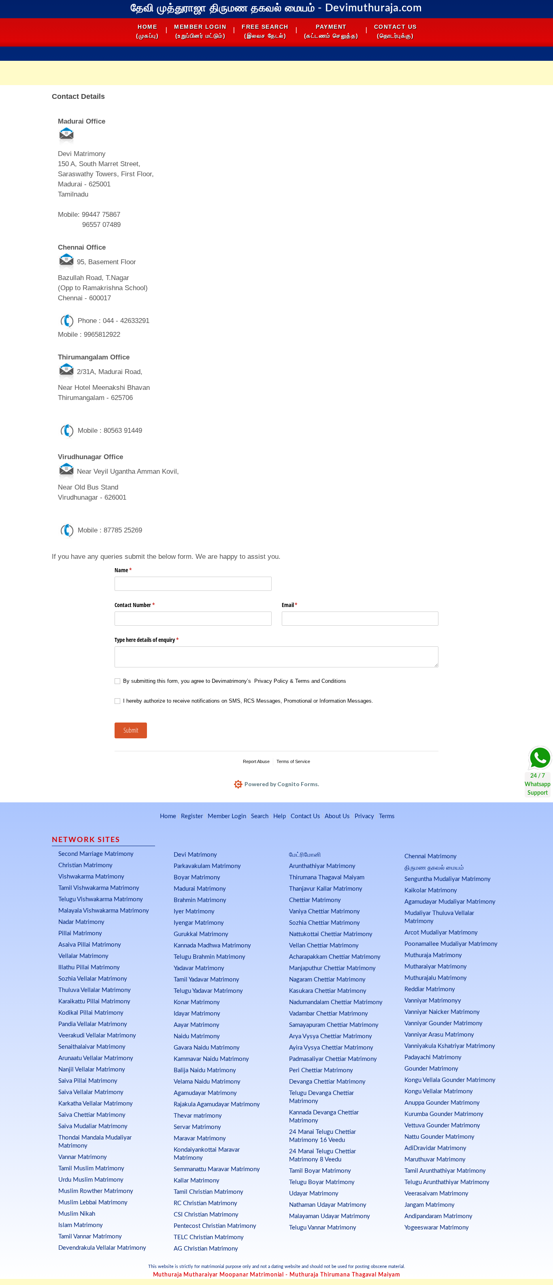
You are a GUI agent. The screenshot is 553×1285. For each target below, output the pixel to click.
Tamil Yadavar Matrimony (206, 980)
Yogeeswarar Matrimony (436, 1228)
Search (259, 816)
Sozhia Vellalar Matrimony (92, 979)
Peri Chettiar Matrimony (321, 1070)
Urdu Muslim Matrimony (90, 1180)
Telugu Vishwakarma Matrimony (100, 899)
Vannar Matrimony (82, 1157)
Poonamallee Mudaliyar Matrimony (451, 944)
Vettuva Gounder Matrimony (442, 1126)
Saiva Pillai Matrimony (87, 1081)
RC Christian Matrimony (205, 1203)
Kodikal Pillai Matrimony (90, 1013)
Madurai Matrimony (200, 889)
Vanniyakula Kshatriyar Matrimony (449, 1046)
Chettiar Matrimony (315, 900)
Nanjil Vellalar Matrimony (91, 1070)
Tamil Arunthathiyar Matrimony (445, 1171)
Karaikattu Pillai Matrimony (94, 1001)
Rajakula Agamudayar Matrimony (217, 1104)
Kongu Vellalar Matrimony (438, 1091)
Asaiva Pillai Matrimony (89, 945)
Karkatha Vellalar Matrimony (95, 1104)
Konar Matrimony (197, 1002)
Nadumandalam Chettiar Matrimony (336, 1002)
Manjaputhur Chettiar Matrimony (332, 968)
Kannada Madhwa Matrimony (212, 946)
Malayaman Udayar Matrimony (329, 1216)
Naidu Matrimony (197, 1036)
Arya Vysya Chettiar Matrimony (330, 1036)
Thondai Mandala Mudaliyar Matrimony (95, 1142)
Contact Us (305, 816)
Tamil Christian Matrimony (208, 1192)
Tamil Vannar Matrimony (90, 1237)
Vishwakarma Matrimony (91, 877)
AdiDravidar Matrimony (435, 1148)
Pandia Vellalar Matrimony (92, 1024)
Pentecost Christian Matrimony (215, 1226)
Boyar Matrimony (197, 877)
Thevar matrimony (198, 1116)
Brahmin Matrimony (200, 900)
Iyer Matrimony (194, 912)
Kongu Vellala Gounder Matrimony (450, 1080)
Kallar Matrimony (196, 1181)
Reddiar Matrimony (429, 989)
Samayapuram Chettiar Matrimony (334, 1025)
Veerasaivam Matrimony (436, 1194)
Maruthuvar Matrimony (435, 1160)
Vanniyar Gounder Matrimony (443, 1023)
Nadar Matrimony (81, 922)
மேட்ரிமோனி (305, 855)
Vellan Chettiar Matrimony (324, 946)
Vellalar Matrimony (83, 956)
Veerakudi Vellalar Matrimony (97, 1036)
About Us (337, 816)
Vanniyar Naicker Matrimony (442, 1012)
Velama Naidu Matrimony (207, 1082)
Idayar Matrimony (197, 1014)
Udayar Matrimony (313, 1194)
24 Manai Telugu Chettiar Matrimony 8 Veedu (322, 1155)
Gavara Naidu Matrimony (207, 1048)
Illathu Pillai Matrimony (89, 967)
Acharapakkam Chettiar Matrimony (335, 957)
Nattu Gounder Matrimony (439, 1137)
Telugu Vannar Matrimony (322, 1228)
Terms (387, 816)
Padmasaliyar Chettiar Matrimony (333, 1059)
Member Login (227, 816)
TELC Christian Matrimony (209, 1237)
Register (192, 816)
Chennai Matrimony (430, 856)
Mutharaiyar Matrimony (435, 967)
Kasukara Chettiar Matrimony (327, 991)
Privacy (364, 816)
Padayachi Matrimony (433, 1057)
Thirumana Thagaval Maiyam (326, 877)
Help (279, 816)
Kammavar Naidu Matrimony (211, 1059)
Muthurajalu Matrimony (435, 978)
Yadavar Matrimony (199, 968)
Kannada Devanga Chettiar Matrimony (324, 1117)
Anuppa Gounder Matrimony (442, 1103)
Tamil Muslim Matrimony (91, 1168)
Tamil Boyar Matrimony (320, 1171)
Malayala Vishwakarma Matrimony (103, 911)
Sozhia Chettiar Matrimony (324, 923)
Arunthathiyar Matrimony (322, 866)
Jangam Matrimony (429, 1205)
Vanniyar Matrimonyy (432, 1001)
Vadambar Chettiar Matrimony (328, 1014)
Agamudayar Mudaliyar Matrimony (450, 902)
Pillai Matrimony (80, 933)
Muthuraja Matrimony (433, 955)
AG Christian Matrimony (206, 1249)
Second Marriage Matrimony (96, 854)
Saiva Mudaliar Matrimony (93, 1126)
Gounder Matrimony (431, 1069)
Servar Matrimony (197, 1127)
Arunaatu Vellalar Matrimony (95, 1058)
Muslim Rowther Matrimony (95, 1191)
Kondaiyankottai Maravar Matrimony (207, 1154)
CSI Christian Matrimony (206, 1215)
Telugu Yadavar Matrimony (208, 991)
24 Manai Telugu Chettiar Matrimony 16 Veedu (322, 1136)
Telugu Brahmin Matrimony (209, 957)
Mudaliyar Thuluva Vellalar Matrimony (439, 917)
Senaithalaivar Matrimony (91, 1047)
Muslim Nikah (76, 1214)
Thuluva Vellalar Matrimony (94, 990)
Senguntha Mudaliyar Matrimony (447, 879)
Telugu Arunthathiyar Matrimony (446, 1182)
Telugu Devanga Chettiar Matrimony (321, 1097)
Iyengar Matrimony (199, 923)
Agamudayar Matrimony (205, 1093)
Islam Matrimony (80, 1225)
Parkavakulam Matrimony (207, 866)
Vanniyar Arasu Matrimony (439, 1035)
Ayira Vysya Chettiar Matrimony (331, 1048)
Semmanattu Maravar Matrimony (217, 1169)
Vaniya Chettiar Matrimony (324, 912)
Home (168, 816)
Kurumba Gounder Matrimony (443, 1114)
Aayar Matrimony (196, 1025)
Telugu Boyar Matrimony (322, 1182)
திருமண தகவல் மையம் (434, 868)
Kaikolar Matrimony (430, 890)
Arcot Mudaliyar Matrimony (441, 933)
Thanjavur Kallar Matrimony (325, 889)
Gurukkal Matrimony (201, 934)
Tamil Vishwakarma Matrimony (98, 888)
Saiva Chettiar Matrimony (91, 1115)
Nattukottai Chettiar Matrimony (330, 934)
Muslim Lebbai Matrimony (93, 1202)
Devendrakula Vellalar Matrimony (102, 1248)
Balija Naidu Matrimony (205, 1070)
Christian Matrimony (85, 865)
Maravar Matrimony (200, 1138)
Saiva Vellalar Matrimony (90, 1092)
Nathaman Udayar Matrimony (327, 1205)
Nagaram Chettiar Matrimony (327, 980)
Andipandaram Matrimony (438, 1216)
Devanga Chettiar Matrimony (327, 1082)
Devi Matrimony (195, 855)
